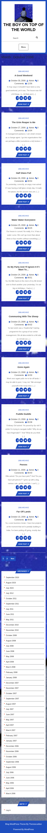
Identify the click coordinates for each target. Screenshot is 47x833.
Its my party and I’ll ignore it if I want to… (23, 268)
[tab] (39, 38)
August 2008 (11, 641)
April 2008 (10, 662)
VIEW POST (23, 104)
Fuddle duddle (23, 414)
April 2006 (10, 788)
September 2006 (12, 762)
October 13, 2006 (18, 372)
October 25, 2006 (18, 225)
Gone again (23, 367)
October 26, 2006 (18, 178)
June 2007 (10, 714)
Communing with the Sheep (23, 316)
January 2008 (11, 677)
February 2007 (11, 735)
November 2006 (12, 751)
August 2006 (11, 767)
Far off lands (24, 511)
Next (12, 559)
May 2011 (10, 620)
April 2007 (10, 725)
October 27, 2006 (18, 128)
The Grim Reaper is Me (23, 122)
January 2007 (11, 741)
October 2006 (11, 757)
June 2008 (10, 651)
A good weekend (23, 75)
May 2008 (10, 656)
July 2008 (9, 646)
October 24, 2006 (18, 275)
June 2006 (10, 778)
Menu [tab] (23, 47)
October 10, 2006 (18, 517)
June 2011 (10, 614)
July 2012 (9, 593)
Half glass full (23, 173)
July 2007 (9, 709)
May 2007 (10, 720)
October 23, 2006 (18, 322)
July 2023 (9, 588)
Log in (8, 810)
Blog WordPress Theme (15, 824)
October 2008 (11, 635)
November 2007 (12, 688)
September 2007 (12, 699)
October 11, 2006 (18, 470)
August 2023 (11, 583)
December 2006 (12, 746)
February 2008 (11, 672)
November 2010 (12, 630)
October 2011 (11, 598)
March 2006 (10, 793)
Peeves (23, 464)
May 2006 (10, 783)
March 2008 (10, 667)
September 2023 (12, 577)
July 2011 (9, 609)
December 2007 (12, 683)
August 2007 (11, 704)
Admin (31, 81)
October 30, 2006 (18, 81)
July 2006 (9, 772)
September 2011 (12, 604)
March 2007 (10, 730)
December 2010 (12, 625)
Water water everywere (23, 220)
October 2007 (11, 693)
